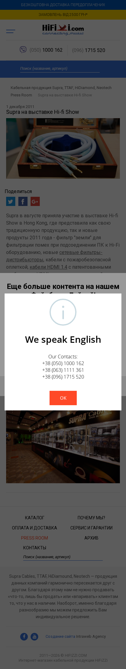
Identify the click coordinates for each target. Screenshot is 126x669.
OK (63, 398)
